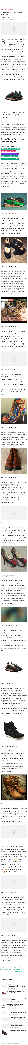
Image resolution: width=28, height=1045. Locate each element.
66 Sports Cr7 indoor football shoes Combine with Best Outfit (17, 1011)
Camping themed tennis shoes (10, 159)
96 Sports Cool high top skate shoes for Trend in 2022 (17, 1018)
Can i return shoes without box (10, 148)
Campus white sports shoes (9, 156)
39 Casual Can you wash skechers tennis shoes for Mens (16, 992)
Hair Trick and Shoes (5, 1043)
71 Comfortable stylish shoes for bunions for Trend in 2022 (17, 1031)
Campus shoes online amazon (9, 153)
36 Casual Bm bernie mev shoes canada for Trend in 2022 (14, 1005)
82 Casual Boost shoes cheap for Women (18, 998)
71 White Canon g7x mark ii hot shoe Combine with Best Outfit (16, 985)
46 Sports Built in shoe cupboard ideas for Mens (16, 1024)
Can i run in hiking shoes (8, 151)
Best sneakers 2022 (6, 9)
